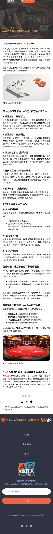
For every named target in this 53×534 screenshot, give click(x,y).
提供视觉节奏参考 (37, 274)
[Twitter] (26, 526)
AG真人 (8, 376)
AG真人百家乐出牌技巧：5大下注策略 (20, 31)
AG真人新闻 (15, 28)
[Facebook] (22, 526)
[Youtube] (31, 526)
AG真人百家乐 (29, 407)
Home (4, 28)
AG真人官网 (17, 407)
